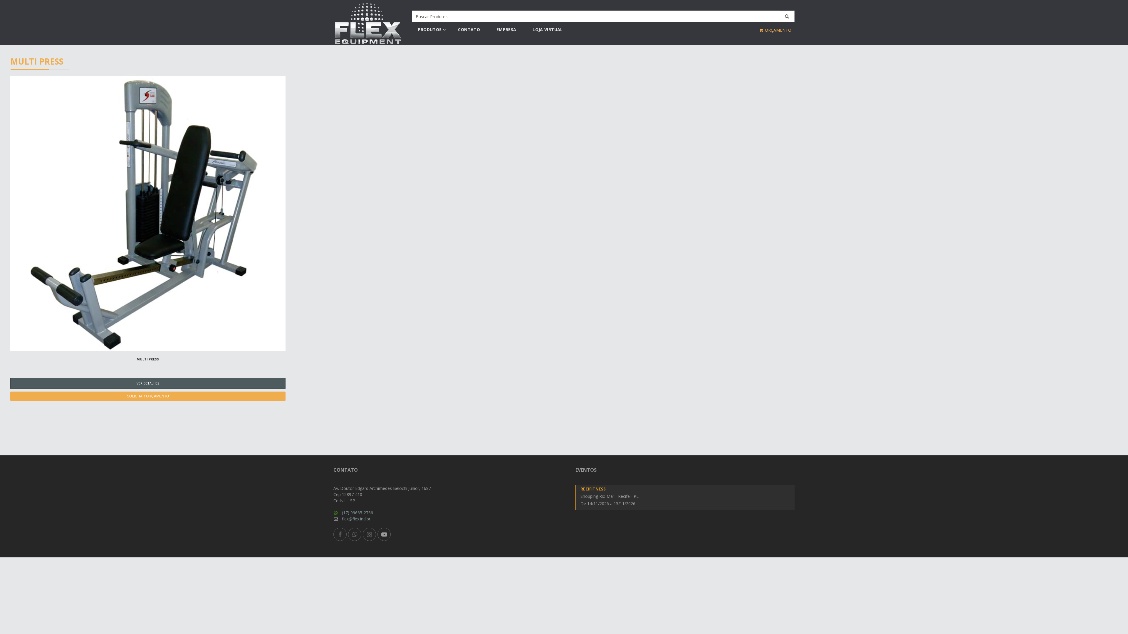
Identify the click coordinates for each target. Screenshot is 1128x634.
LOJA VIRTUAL (548, 29)
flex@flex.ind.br (356, 519)
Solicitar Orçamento (148, 396)
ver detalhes (148, 383)
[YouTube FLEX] (384, 534)
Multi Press (148, 359)
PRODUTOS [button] (430, 29)
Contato (469, 29)
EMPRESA (506, 29)
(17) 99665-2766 (357, 512)
